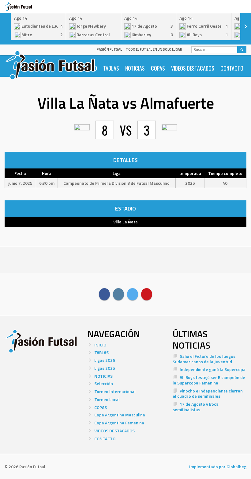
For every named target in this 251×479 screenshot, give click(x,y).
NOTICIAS (135, 68)
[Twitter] (132, 294)
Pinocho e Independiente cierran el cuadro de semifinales (208, 394)
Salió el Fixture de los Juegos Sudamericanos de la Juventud (204, 359)
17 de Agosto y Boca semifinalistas (196, 407)
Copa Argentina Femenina (119, 422)
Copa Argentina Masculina (119, 414)
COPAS (158, 68)
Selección (103, 383)
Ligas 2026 (104, 360)
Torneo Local (107, 399)
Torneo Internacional (115, 391)
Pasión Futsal (109, 49)
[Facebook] (104, 294)
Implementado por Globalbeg (217, 466)
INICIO (100, 345)
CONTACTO (231, 68)
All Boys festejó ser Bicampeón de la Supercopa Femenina (209, 380)
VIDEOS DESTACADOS (192, 68)
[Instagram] (118, 294)
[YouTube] (146, 294)
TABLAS (111, 68)
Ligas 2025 (104, 368)
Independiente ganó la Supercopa (212, 369)
